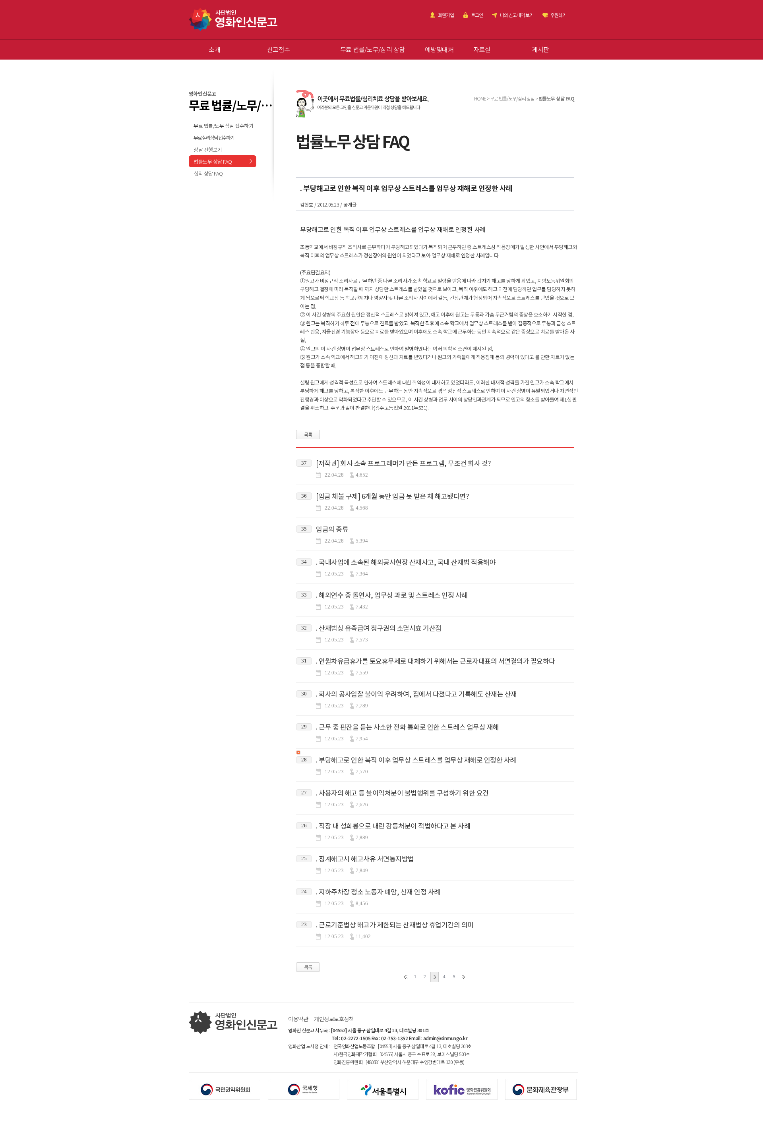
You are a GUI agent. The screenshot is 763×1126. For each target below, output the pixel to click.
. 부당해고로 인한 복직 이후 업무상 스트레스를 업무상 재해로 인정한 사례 (416, 760)
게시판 (540, 49)
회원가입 (446, 15)
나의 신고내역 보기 (516, 15)
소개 (214, 49)
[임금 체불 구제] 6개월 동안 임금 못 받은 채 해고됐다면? (392, 496)
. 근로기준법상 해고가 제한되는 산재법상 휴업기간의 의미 (395, 924)
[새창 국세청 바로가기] (307, 1088)
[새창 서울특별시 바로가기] (386, 1088)
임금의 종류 (332, 529)
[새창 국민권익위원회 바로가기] (228, 1088)
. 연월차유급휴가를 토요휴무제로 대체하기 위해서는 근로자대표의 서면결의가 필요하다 (435, 661)
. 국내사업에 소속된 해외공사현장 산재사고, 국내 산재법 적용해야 (406, 562)
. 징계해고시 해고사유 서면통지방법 (365, 858)
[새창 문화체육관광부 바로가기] (544, 1088)
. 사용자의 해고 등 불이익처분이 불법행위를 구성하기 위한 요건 (402, 793)
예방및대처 (439, 49)
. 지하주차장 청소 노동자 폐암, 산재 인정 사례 (378, 891)
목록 (308, 434)
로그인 (477, 15)
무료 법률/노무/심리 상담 (372, 49)
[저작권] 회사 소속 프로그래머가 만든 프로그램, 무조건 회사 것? (403, 463)
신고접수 (278, 49)
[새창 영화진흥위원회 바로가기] (465, 1088)
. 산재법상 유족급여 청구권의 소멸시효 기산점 (379, 628)
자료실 (482, 49)
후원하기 (558, 15)
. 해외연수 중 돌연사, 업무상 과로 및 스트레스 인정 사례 (392, 595)
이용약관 (298, 1019)
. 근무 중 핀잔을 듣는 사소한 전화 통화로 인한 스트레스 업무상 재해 (407, 727)
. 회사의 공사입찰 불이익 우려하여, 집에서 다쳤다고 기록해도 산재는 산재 (416, 694)
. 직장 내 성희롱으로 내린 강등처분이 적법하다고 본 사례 (393, 825)
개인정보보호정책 (334, 1019)
